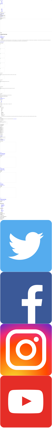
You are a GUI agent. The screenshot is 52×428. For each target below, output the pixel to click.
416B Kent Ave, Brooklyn (2, 36)
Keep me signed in (2, 13)
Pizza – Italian (2, 210)
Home (1, 1)
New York (1, 35)
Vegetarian (2, 211)
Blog (1, 9)
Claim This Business (2, 124)
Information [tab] (2, 38)
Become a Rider (2, 204)
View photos (1, 37)
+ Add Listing (1, 3)
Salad (0, 167)
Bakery (2, 209)
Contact (2, 2)
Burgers (1, 152)
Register (2, 11)
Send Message (1, 139)
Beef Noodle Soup (2, 153)
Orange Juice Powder (3, 199)
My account (2, 205)
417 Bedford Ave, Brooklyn (2, 200)
